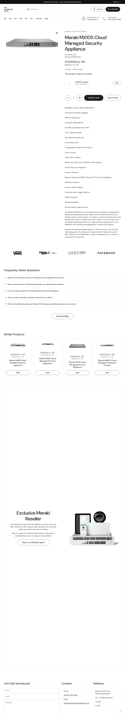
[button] (113, 9)
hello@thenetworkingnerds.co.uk (76, 703)
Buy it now (113, 97)
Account (99, 9)
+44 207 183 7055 (70, 695)
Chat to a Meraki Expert (33, 542)
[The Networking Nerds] (8, 9)
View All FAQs (62, 316)
